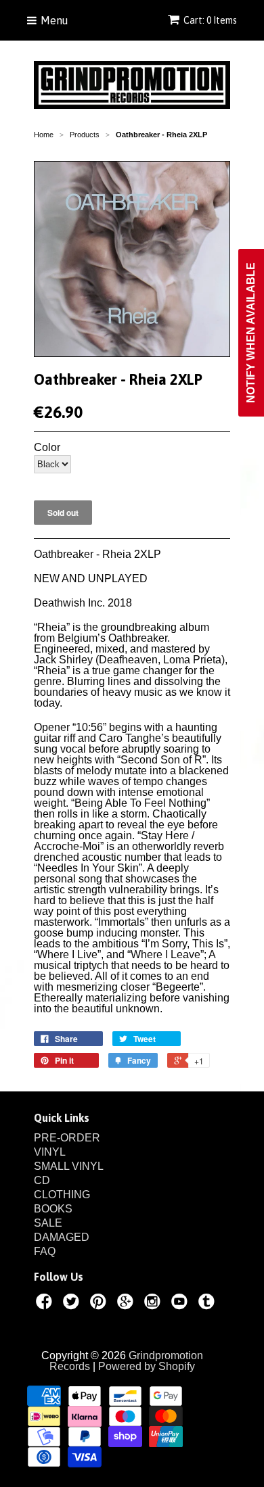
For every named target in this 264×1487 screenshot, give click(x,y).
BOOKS (53, 1208)
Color (47, 447)
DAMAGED (61, 1237)
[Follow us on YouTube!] (181, 1304)
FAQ (45, 1251)
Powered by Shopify (146, 1366)
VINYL (50, 1152)
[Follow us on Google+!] (127, 1304)
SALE (48, 1223)
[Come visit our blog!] (208, 1304)
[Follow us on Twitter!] (73, 1304)
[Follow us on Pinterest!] (100, 1304)
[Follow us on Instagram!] (154, 1304)
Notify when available (251, 332)
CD (42, 1180)
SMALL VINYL (69, 1166)
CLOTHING (62, 1194)
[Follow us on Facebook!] (46, 1304)
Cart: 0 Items (210, 20)
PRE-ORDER (67, 1137)
